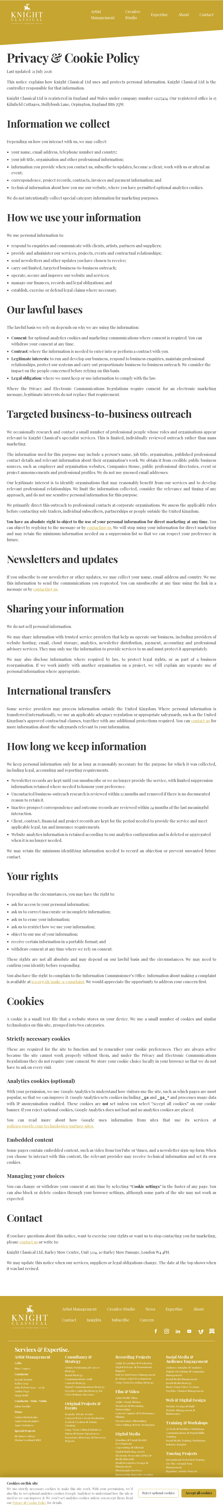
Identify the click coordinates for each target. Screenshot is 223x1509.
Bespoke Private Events (79, 1414)
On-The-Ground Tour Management (179, 1465)
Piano (18, 1412)
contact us (200, 720)
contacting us (99, 527)
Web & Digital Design (186, 1400)
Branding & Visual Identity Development (131, 1441)
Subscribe (120, 1319)
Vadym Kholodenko (26, 1417)
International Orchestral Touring (185, 1459)
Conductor (21, 1374)
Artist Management (103, 14)
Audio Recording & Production (133, 1363)
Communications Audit (78, 1379)
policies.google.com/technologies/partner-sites (50, 1125)
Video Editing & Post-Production (135, 1424)
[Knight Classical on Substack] (212, 1331)
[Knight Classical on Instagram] (166, 1331)
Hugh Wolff (21, 1395)
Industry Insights (176, 1444)
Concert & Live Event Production (84, 1418)
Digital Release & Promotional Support (133, 1368)
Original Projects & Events (83, 1405)
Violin (43, 1401)
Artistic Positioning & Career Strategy (82, 1369)
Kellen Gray (22, 1383)
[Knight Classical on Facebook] (155, 1331)
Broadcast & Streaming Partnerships (129, 1407)
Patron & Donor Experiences (82, 1433)
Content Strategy (75, 1383)
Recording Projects (133, 1357)
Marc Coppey (22, 1368)
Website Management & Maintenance (180, 1411)
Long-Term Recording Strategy (134, 1382)
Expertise (159, 14)
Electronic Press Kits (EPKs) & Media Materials (133, 1457)
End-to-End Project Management (135, 1374)
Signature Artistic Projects (181, 1471)
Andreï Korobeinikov (27, 1421)
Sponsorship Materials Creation (134, 1474)
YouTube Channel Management (185, 1390)
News (150, 1308)
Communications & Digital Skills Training (185, 1434)
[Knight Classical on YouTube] (189, 1331)
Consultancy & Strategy (78, 1359)
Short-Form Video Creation (182, 1387)
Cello (18, 1363)
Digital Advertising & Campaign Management (185, 1373)
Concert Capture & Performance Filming (135, 1414)
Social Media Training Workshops (186, 1440)
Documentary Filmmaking (131, 1421)
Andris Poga (22, 1391)
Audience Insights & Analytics (184, 1367)
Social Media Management (181, 1379)
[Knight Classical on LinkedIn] (178, 1331)
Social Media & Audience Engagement (187, 1359)
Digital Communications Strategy (85, 1387)
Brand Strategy (74, 1375)
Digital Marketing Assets (130, 1451)
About (183, 14)
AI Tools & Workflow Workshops (185, 1429)
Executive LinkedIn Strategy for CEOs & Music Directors (84, 1392)
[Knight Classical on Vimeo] (200, 1331)
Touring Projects (181, 1453)
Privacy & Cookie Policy (29, 1503)
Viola (33, 1401)
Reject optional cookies (158, 1493)
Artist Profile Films (126, 1397)
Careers (147, 1319)
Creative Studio (132, 14)
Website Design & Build (180, 1406)
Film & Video (127, 1391)
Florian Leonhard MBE (28, 1440)
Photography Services (128, 1470)
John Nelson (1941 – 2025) (29, 1387)
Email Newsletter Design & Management (131, 1464)
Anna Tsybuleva (24, 1425)
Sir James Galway (25, 1436)
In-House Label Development (133, 1378)
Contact (206, 14)
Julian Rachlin (22, 1406)
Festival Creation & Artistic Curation (81, 1423)
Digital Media (127, 1434)
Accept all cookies (199, 1493)
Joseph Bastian (23, 1379)
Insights (94, 1319)
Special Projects (25, 1431)
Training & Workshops (187, 1423)
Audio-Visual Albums (128, 1402)
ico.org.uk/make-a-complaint (58, 981)
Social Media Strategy (179, 1383)
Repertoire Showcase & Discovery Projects (85, 1439)
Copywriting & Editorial (129, 1447)
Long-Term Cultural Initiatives (83, 1429)
